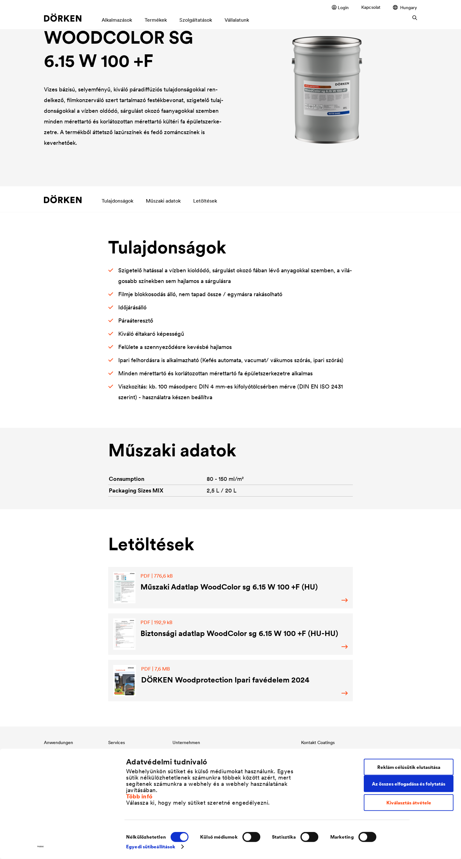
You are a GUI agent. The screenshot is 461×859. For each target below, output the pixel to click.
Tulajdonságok (117, 200)
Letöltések (205, 200)
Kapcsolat (370, 7)
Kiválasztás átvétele (408, 803)
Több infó (139, 796)
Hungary (408, 7)
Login (343, 7)
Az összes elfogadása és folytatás (408, 783)
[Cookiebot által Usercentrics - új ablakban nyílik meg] (40, 846)
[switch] (251, 837)
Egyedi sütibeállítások (150, 847)
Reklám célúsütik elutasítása (408, 767)
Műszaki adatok (163, 200)
